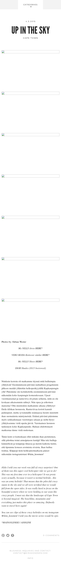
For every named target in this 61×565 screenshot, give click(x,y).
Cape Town (30, 38)
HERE (38, 348)
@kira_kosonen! (36, 454)
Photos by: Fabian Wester (14, 341)
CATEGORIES (30, 5)
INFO (30, 558)
